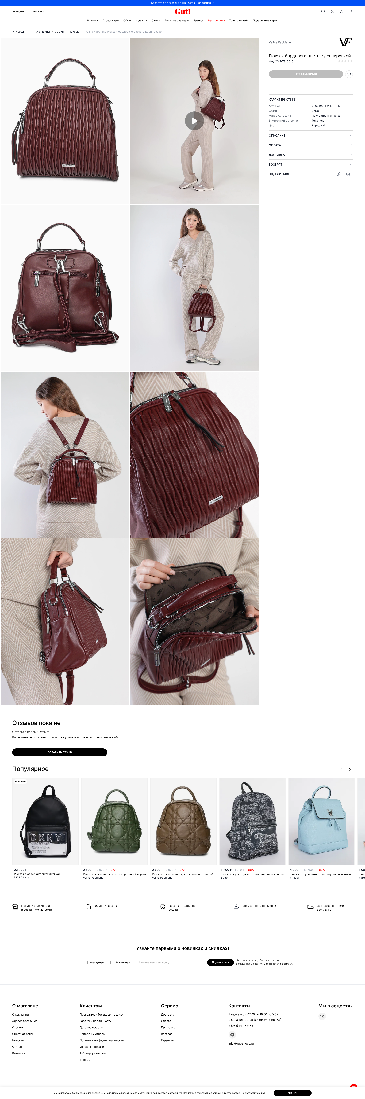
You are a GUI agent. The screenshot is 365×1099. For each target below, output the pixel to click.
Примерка (168, 1027)
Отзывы (17, 1027)
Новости (18, 1040)
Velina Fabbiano (280, 42)
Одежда (141, 20)
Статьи (17, 1047)
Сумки (156, 20)
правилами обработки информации (273, 963)
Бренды (198, 20)
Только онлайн (238, 20)
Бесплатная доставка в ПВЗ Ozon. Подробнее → (182, 2)
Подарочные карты (265, 20)
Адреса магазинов (24, 1021)
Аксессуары (111, 20)
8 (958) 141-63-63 (241, 1026)
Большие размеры (177, 20)
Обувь (127, 20)
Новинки (92, 20)
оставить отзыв (60, 752)
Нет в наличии (306, 73)
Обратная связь (22, 1034)
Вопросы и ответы (92, 1034)
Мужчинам (37, 11)
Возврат (275, 164)
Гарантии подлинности (96, 1021)
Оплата (275, 145)
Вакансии (18, 1053)
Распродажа (216, 20)
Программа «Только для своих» (101, 1014)
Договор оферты (91, 1027)
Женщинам (19, 11)
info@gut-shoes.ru (241, 1043)
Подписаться (220, 962)
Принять (293, 1093)
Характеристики (282, 99)
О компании (20, 1014)
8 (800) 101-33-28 (241, 1020)
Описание (277, 135)
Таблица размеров (93, 1053)
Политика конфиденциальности (102, 1040)
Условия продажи (92, 1047)
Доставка (277, 155)
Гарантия (167, 1040)
